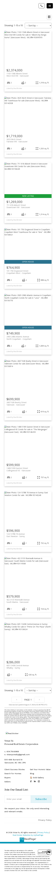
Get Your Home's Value (40, 769)
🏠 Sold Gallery (37, 778)
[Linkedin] (35, 781)
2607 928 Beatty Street (17, 403)
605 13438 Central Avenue (18, 666)
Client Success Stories (14, 769)
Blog (32, 773)
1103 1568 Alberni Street (18, 74)
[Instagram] (39, 781)
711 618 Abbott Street (18, 206)
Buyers (7, 778)
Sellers (7, 782)
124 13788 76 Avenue (16, 535)
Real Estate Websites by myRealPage (28, 835)
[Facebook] (31, 781)
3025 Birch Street (17, 140)
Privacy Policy (45, 820)
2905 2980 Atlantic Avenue (19, 337)
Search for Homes (12, 773)
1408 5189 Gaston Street (19, 469)
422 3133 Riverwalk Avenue (18, 600)
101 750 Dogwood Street (19, 272)
